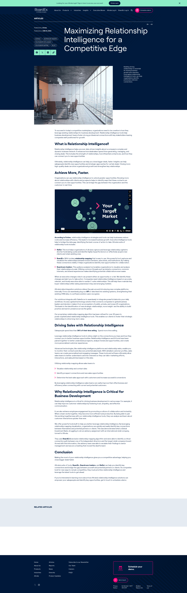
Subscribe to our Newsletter (79, 562)
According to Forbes (63, 237)
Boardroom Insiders (64, 267)
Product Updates (55, 576)
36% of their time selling (87, 331)
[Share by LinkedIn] (48, 52)
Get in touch (122, 580)
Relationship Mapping (42, 45)
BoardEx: (60, 258)
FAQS (71, 572)
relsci (54, 45)
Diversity (52, 572)
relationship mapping (83, 258)
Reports (51, 565)
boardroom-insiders (50, 38)
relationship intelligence (43, 42)
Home (36, 562)
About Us (57, 10)
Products (66, 10)
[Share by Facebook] (37, 52)
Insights (85, 10)
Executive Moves (99, 10)
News (51, 569)
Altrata (36, 576)
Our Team (72, 565)
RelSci (59, 250)
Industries (77, 10)
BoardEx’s (67, 439)
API (87, 292)
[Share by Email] (53, 52)
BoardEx (76, 465)
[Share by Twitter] (42, 52)
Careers (71, 569)
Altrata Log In (115, 3)
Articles (51, 562)
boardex (38, 38)
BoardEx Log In (123, 10)
